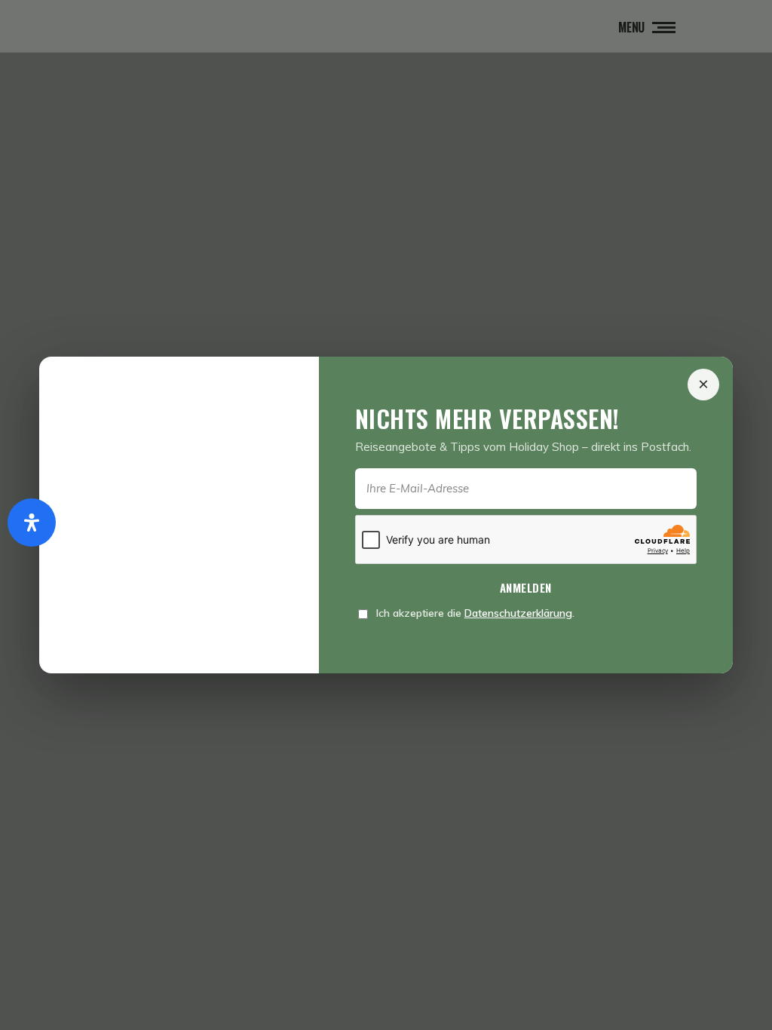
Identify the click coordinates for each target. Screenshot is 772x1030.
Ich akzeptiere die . (473, 613)
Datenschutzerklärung (518, 613)
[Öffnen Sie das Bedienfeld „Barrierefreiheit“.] (32, 522)
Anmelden (526, 587)
